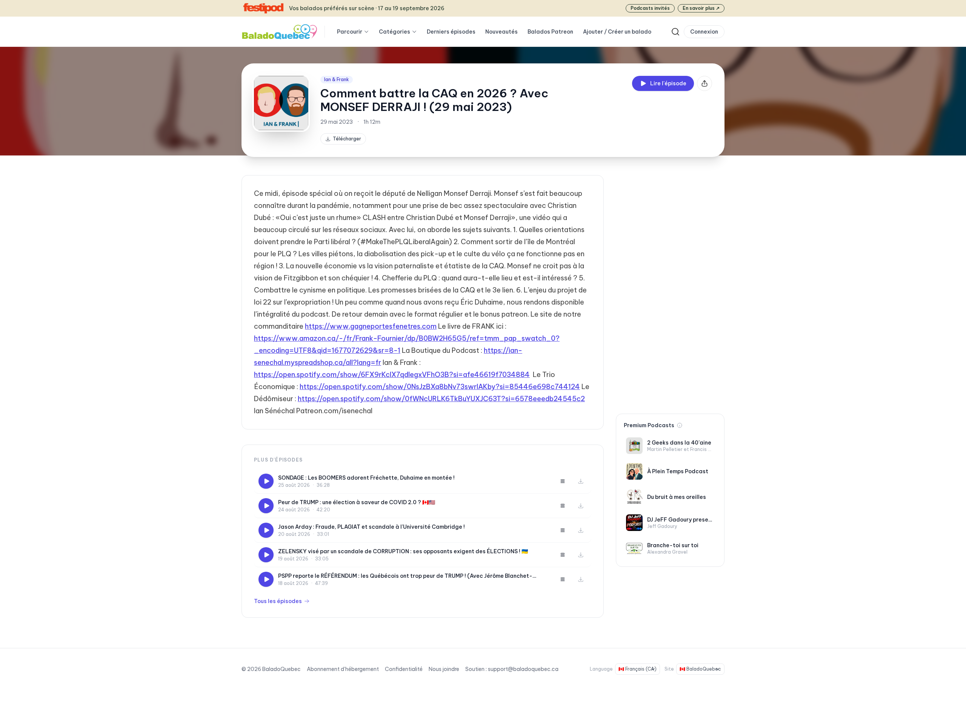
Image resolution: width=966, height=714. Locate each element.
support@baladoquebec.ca (523, 669)
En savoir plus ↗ (701, 8)
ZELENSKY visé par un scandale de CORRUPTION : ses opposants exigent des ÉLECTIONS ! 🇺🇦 (403, 551)
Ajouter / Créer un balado (617, 31)
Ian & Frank (336, 79)
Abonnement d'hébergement (343, 669)
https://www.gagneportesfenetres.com (371, 326)
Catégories (394, 31)
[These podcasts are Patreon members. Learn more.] (680, 425)
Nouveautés (501, 31)
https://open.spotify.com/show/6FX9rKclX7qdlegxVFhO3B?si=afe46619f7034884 (392, 374)
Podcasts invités (650, 8)
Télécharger (347, 139)
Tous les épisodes (278, 601)
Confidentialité (404, 669)
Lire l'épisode (668, 83)
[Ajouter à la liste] (563, 481)
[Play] (266, 481)
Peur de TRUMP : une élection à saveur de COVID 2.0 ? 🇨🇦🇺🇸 (356, 502)
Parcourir (349, 31)
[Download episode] (581, 481)
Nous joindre (444, 669)
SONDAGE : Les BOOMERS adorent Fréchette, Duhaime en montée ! (366, 477)
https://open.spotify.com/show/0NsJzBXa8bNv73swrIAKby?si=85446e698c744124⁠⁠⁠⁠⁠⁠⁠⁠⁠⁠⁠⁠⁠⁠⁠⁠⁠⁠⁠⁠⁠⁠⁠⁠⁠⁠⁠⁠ (440, 386)
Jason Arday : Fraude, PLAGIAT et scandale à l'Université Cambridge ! (371, 526)
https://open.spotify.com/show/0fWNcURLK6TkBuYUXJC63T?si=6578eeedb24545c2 (441, 398)
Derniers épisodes (451, 31)
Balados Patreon (550, 31)
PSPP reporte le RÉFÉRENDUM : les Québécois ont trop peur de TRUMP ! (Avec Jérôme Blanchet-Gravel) (405, 576)
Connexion (704, 31)
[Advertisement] (670, 288)
